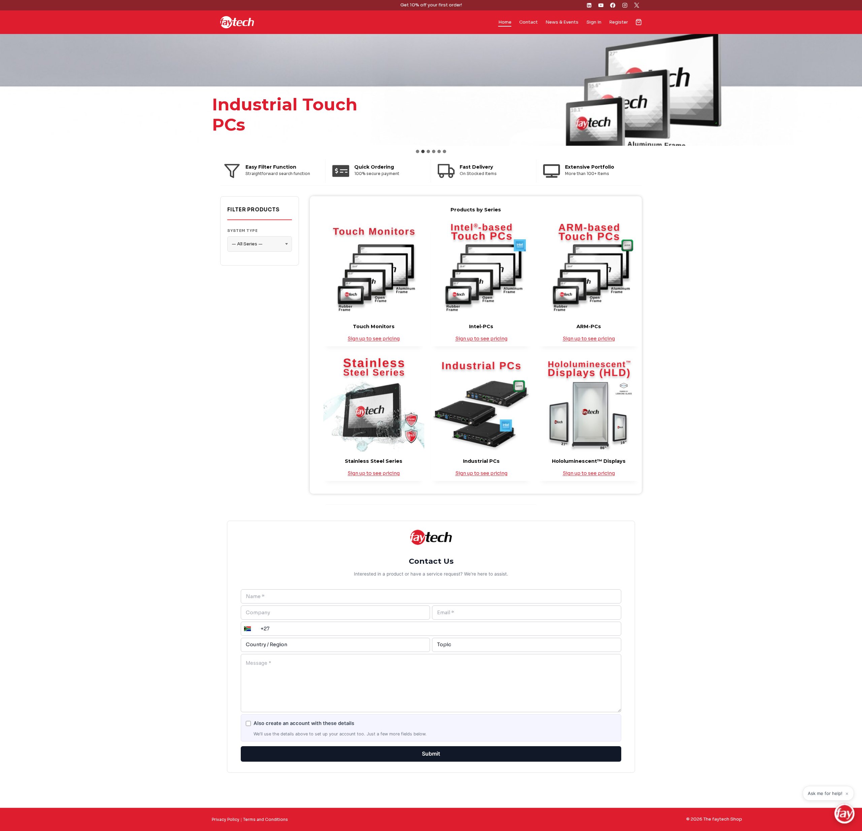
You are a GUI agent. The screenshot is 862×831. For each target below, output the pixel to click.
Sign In (594, 22)
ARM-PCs (588, 326)
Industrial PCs (481, 461)
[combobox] (247, 629)
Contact (528, 22)
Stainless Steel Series (373, 461)
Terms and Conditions (265, 819)
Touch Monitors (374, 326)
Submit (431, 753)
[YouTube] (601, 5)
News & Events (561, 22)
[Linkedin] (589, 5)
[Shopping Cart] (638, 22)
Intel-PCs (481, 326)
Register (618, 22)
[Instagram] (625, 5)
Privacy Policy (225, 819)
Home (504, 22)
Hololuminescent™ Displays (589, 461)
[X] (636, 5)
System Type (242, 230)
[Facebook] (613, 5)
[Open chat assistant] (844, 813)
